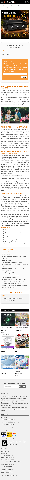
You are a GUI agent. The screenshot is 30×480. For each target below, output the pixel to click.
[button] (13, 40)
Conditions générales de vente (10, 422)
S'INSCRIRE (22, 386)
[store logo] (9, 2)
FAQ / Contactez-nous (7, 424)
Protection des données (8, 419)
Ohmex (9, 252)
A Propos (4, 417)
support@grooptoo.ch (7, 464)
